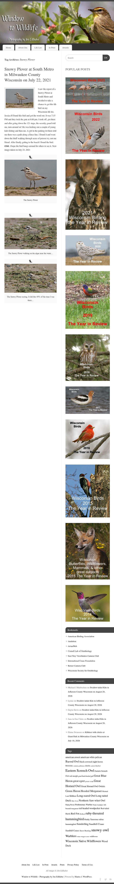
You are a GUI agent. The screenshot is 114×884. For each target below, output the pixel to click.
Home (8, 47)
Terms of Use (87, 864)
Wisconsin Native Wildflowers (83, 841)
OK (105, 57)
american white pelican (91, 757)
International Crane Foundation (81, 660)
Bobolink (69, 765)
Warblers (70, 836)
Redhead (82, 814)
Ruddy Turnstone (91, 819)
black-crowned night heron (91, 761)
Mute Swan (74, 801)
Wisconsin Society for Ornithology (83, 670)
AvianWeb (72, 646)
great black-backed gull (85, 776)
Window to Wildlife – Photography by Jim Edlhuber (42, 876)
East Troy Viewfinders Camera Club (83, 655)
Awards (65, 47)
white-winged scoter (83, 836)
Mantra (77, 876)
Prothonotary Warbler (83, 804)
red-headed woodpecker (89, 808)
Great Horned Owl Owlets (93, 786)
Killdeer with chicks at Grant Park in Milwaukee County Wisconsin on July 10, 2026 (88, 736)
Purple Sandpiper (98, 805)
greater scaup (89, 781)
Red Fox (75, 813)
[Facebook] (100, 879)
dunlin (87, 765)
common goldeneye (79, 766)
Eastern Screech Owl (79, 770)
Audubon (72, 641)
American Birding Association (81, 636)
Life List (38, 47)
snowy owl (100, 829)
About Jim (22, 47)
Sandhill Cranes (72, 830)
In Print (52, 47)
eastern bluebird (95, 766)
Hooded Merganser (91, 791)
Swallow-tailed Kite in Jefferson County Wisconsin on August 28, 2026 (88, 691)
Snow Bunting (85, 830)
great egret (79, 781)
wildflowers (94, 836)
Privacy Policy (73, 864)
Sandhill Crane (96, 824)
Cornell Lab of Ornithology (80, 651)
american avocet (72, 757)
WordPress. (87, 876)
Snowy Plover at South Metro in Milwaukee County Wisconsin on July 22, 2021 (29, 74)
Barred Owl (72, 761)
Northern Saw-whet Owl (92, 800)
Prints (62, 864)
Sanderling (83, 824)
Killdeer (73, 795)
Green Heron (72, 791)
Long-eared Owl (86, 796)
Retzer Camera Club (77, 665)
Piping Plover (70, 805)
